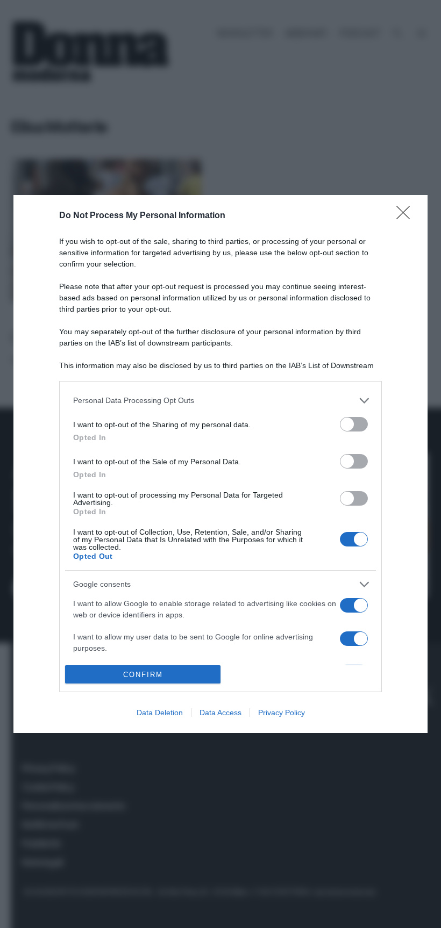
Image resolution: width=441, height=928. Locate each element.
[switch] (354, 424)
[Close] (406, 216)
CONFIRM (143, 675)
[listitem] (220, 400)
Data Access (220, 712)
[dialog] (220, 464)
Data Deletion (160, 712)
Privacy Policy (281, 712)
